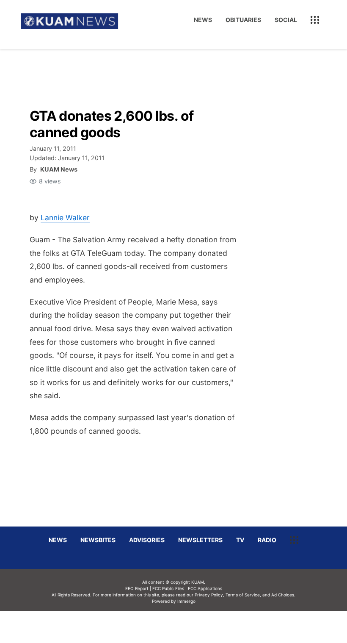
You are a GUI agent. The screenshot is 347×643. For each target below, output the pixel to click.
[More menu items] (315, 20)
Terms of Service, (243, 594)
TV (240, 539)
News (203, 19)
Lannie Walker (65, 217)
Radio (267, 539)
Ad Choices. (283, 594)
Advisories (147, 539)
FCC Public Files (168, 588)
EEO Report (137, 588)
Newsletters (200, 539)
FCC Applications (205, 588)
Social (286, 19)
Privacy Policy (209, 594)
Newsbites (98, 539)
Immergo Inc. (186, 626)
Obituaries (243, 19)
